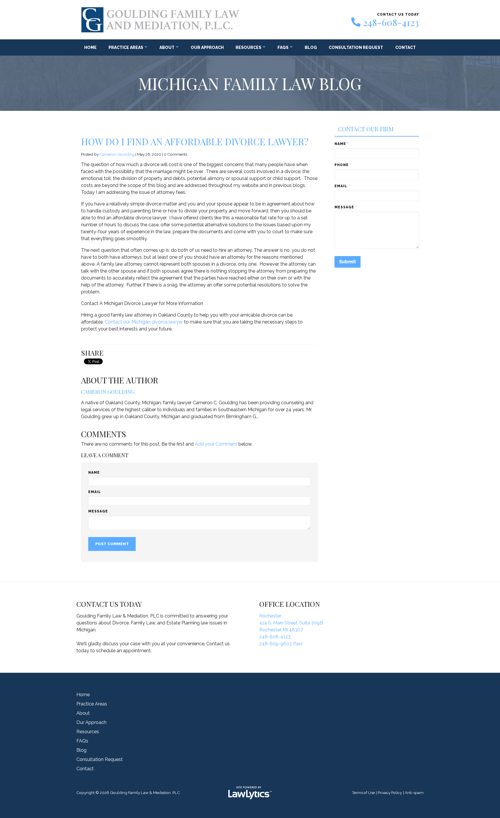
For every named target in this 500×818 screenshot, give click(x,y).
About (166, 47)
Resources (248, 47)
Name (94, 472)
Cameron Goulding (117, 154)
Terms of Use (363, 792)
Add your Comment (216, 444)
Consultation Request (356, 47)
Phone (342, 165)
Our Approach (207, 47)
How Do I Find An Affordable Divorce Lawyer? (194, 141)
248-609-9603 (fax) (280, 643)
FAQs (282, 47)
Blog (311, 47)
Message (98, 511)
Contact (405, 47)
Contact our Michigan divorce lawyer (144, 322)
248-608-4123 (391, 22)
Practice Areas (126, 47)
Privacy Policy (390, 792)
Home (90, 47)
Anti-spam (414, 792)
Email (94, 492)
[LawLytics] (250, 792)
